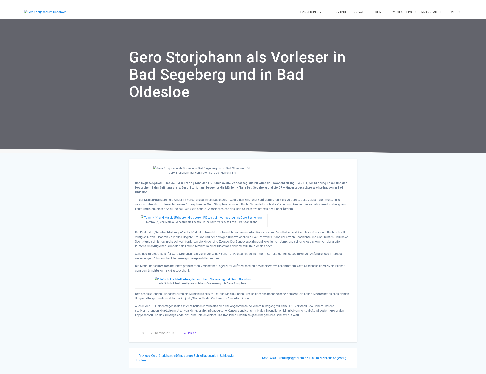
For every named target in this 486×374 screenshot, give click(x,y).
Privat (359, 12)
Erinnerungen (310, 12)
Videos (456, 12)
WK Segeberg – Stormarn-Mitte (417, 12)
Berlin (376, 12)
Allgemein (190, 332)
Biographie (339, 12)
